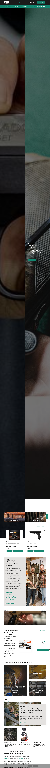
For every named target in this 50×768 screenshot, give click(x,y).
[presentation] (47, 516)
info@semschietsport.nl (11, 596)
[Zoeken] (20, 2)
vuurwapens (6, 758)
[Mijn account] (33, 2)
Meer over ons (32, 260)
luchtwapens (20, 758)
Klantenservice (42, 6)
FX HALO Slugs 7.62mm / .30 (12, 543)
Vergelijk (9, 544)
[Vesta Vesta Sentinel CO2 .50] (35, 535)
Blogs (33, 6)
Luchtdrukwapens (24, 6)
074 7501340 (9, 594)
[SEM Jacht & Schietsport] (8, 2)
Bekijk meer (42, 630)
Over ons (37, 6)
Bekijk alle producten (40, 526)
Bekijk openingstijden (10, 603)
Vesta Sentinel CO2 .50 (32, 543)
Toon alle (43, 610)
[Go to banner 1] (15, 680)
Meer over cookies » (44, 765)
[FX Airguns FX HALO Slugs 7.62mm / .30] (14, 535)
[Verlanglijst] (35, 2)
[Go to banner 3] (37, 688)
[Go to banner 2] (37, 672)
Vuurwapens (17, 6)
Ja (30, 765)
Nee (35, 765)
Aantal (35, 650)
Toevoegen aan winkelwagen (43, 649)
